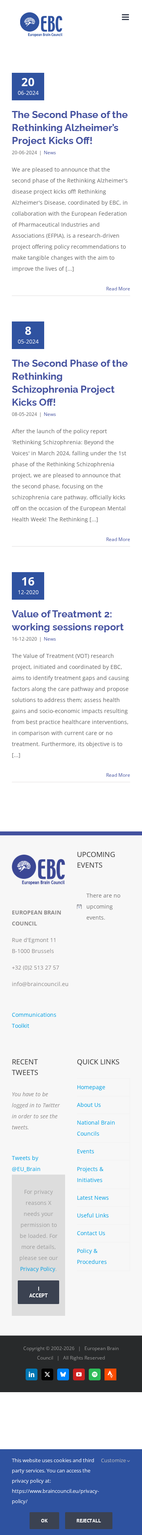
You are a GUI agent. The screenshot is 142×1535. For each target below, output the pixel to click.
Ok (44, 1520)
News (50, 152)
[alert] (103, 906)
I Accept (38, 1292)
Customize (114, 1460)
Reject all (89, 1520)
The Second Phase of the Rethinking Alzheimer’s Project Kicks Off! (70, 127)
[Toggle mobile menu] (126, 17)
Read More (118, 288)
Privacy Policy (37, 1269)
